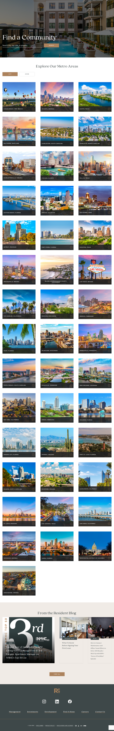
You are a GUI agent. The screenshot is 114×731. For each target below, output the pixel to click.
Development (51, 712)
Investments (32, 712)
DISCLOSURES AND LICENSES (65, 725)
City (10, 74)
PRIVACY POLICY (50, 725)
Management (15, 712)
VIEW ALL (57, 674)
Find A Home (69, 712)
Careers (85, 712)
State (27, 74)
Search (51, 45)
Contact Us (100, 712)
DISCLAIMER (39, 725)
